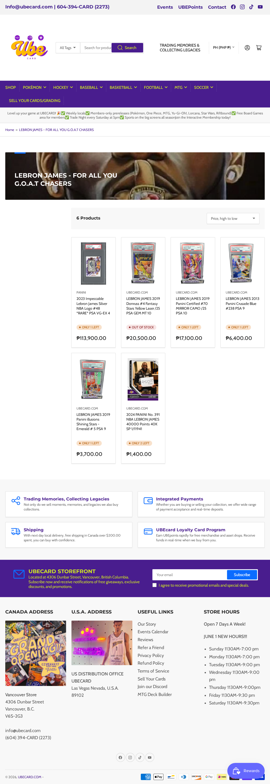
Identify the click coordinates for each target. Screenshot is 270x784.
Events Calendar (153, 631)
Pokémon (32, 87)
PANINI (81, 292)
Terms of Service (153, 671)
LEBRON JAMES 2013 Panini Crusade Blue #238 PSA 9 (242, 303)
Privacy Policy (151, 655)
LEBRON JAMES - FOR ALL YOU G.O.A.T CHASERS (56, 130)
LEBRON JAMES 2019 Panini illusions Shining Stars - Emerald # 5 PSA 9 (93, 421)
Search (130, 47)
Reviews (145, 639)
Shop (10, 87)
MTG (178, 87)
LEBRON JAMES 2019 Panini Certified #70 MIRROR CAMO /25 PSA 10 (193, 305)
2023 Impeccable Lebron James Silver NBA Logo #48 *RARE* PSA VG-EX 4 (93, 305)
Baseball (89, 87)
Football (153, 87)
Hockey (60, 87)
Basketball (121, 87)
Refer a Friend (151, 647)
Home (9, 130)
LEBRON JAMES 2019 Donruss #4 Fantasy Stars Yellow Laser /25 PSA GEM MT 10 (143, 305)
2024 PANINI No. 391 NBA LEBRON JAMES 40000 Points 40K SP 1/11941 (143, 421)
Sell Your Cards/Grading (34, 100)
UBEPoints (190, 7)
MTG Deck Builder (155, 694)
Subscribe (242, 574)
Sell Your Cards (152, 678)
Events (165, 7)
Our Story (147, 624)
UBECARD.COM (137, 292)
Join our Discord (152, 686)
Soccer (201, 87)
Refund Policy (151, 663)
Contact (217, 7)
